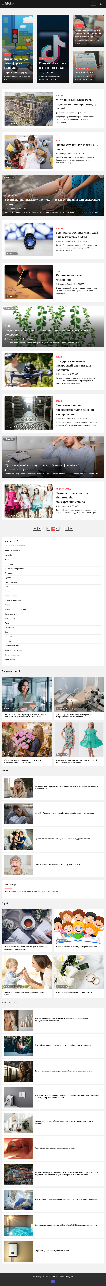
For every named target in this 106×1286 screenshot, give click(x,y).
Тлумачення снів (12, 646)
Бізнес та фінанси (12, 550)
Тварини (8, 637)
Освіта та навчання (13, 600)
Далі (71, 529)
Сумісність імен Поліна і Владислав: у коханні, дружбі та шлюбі (63, 839)
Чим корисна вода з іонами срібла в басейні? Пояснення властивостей (66, 1225)
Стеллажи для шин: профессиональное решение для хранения (75, 410)
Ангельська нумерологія (15, 546)
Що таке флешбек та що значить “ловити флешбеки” (42, 465)
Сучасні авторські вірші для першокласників (76, 947)
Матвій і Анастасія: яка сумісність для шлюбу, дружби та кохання (64, 813)
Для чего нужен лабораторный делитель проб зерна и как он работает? (66, 1199)
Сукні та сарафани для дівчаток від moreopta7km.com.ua (72, 497)
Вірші (7, 54)
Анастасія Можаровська (50, 76)
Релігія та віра (10, 618)
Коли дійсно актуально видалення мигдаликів (55, 1148)
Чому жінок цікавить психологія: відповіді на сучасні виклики (63, 1045)
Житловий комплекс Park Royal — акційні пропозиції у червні (76, 104)
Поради (59, 96)
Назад (35, 529)
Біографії (8, 555)
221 (66, 529)
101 (48, 529)
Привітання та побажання (15, 609)
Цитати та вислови (12, 655)
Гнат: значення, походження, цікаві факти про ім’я (57, 864)
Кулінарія (8, 591)
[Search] (101, 4)
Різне (58, 141)
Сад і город (9, 628)
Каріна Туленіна (12, 76)
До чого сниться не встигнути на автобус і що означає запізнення (64, 1071)
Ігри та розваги (11, 582)
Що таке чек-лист (84, 72)
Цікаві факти (46, 59)
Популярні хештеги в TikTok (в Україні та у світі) (52, 68)
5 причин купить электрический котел (52, 1251)
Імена (7, 587)
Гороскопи (9, 564)
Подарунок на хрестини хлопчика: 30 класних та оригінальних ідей (88, 33)
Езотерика (9, 573)
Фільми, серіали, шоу (13, 650)
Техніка (8, 641)
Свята (78, 26)
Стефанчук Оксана (65, 154)
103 (57, 529)
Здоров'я (8, 578)
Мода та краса (12, 196)
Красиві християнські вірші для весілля (74, 992)
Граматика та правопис (14, 569)
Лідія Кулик (11, 208)
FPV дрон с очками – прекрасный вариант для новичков (73, 366)
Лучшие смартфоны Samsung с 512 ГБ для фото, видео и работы (32, 891)
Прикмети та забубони (14, 614)
